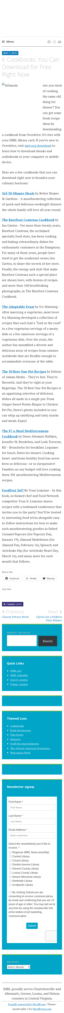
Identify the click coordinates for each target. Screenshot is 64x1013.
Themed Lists (14, 604)
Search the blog (18, 632)
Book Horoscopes (20, 730)
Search (48, 641)
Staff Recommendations (24, 743)
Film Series (16, 735)
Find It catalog (19, 680)
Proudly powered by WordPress (26, 1004)
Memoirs (15, 739)
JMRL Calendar (19, 675)
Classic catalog (19, 684)
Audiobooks (17, 726)
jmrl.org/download (38, 145)
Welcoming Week (20, 752)
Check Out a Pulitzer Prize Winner (49, 615)
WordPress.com (42, 1009)
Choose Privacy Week (15, 614)
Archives (13, 961)
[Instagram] (53, 38)
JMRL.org (15, 671)
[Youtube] (59, 38)
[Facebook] (48, 38)
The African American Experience (30, 748)
